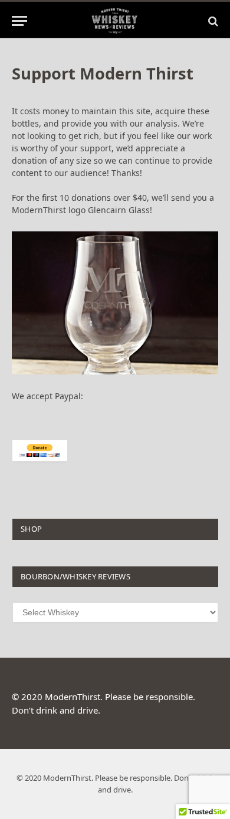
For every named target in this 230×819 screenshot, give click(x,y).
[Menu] (19, 21)
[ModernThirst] (115, 21)
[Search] (212, 21)
